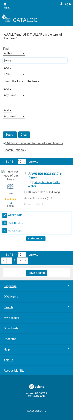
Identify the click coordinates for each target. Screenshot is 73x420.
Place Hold (15, 230)
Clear (24, 134)
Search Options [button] (14, 150)
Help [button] (7, 349)
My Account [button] (11, 318)
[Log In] (61, 3)
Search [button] (8, 307)
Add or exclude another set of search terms (34, 143)
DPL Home (11, 297)
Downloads (11, 328)
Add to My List (36, 238)
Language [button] (10, 286)
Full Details (15, 222)
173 (11, 203)
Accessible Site (14, 370)
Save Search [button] (36, 273)
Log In (67, 3)
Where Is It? (15, 215)
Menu (7, 7)
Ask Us (8, 360)
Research (10, 339)
